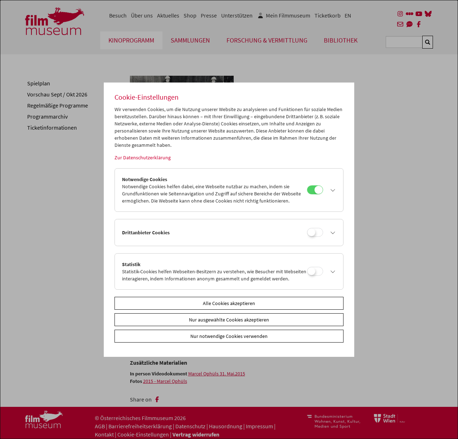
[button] (331, 190)
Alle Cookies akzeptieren (229, 303)
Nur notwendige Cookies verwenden (229, 336)
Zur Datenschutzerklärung (142, 157)
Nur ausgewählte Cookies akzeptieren (229, 319)
